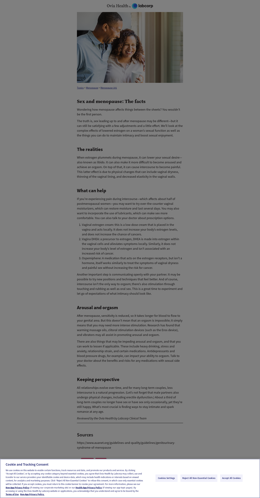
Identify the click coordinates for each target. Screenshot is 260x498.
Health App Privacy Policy (89, 487)
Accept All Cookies (231, 478)
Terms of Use (12, 494)
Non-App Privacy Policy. (32, 494)
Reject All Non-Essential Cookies (198, 478)
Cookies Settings (166, 478)
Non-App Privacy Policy (17, 487)
